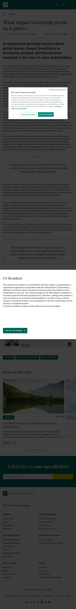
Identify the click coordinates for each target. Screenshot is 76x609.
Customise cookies (28, 114)
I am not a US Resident (13, 330)
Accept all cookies (46, 114)
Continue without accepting (57, 89)
